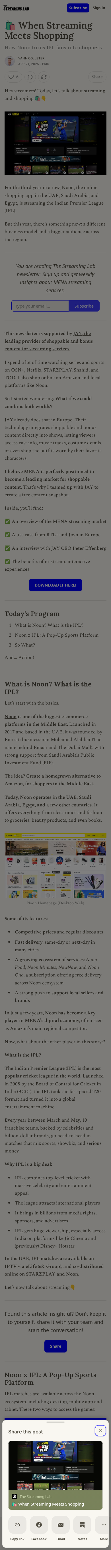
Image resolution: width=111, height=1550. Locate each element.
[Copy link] (17, 1525)
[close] (100, 1430)
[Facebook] (39, 1525)
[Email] (61, 1525)
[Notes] (82, 1525)
